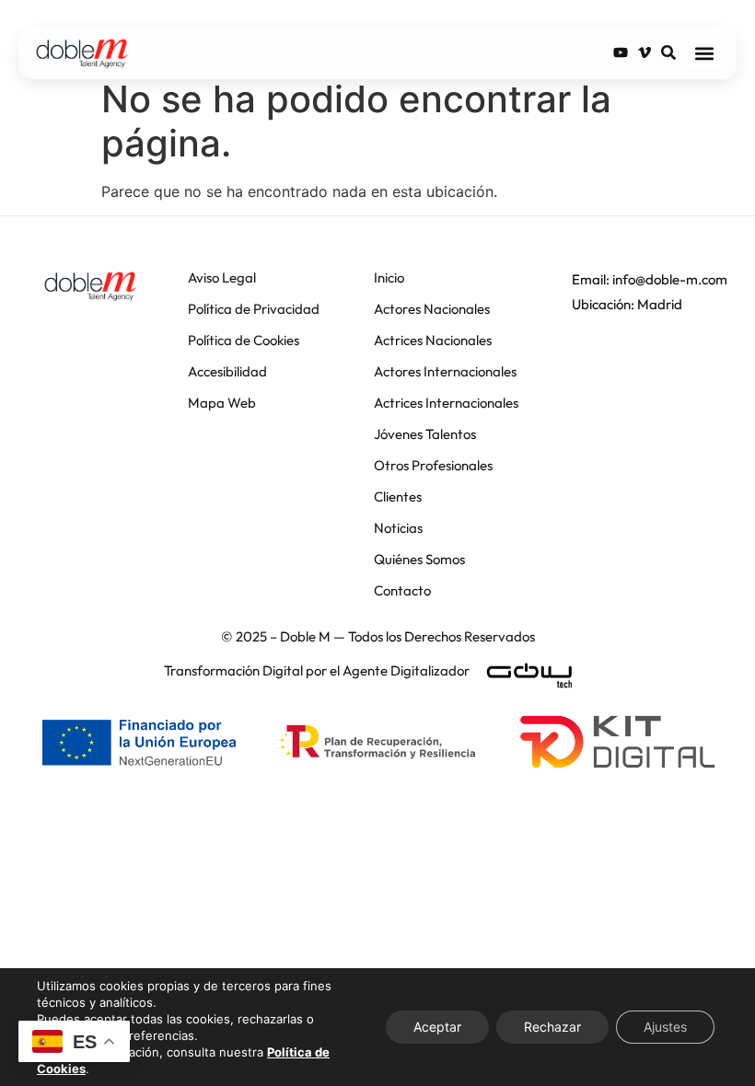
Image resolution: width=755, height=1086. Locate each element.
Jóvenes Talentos (425, 434)
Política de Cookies (243, 340)
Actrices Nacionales (433, 340)
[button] (705, 53)
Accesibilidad (227, 371)
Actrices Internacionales (446, 402)
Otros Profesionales (433, 465)
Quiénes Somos (419, 559)
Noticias (398, 528)
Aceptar (437, 1026)
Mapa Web (222, 402)
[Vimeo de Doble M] (644, 52)
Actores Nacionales (432, 309)
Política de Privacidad (253, 309)
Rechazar (552, 1026)
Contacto (402, 590)
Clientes (398, 496)
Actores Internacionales (445, 371)
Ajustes (665, 1026)
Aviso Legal (222, 277)
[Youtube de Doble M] (620, 52)
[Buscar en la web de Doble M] (668, 52)
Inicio (389, 277)
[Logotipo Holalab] (90, 286)
